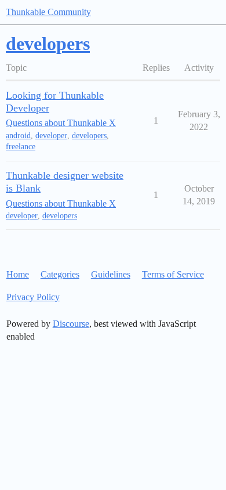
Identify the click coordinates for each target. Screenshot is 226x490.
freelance (20, 146)
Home (17, 274)
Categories (60, 274)
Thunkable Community (48, 12)
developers (89, 135)
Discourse (71, 324)
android (18, 135)
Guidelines (110, 274)
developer (51, 135)
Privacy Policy (33, 297)
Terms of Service (173, 274)
